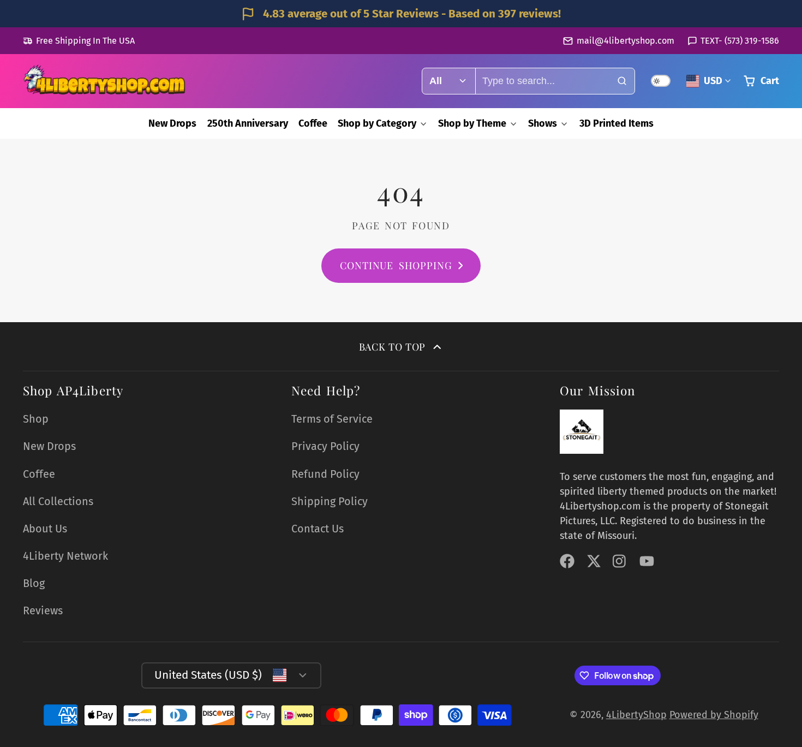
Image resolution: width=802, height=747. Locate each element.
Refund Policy (325, 474)
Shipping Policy (329, 501)
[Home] (105, 81)
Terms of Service (332, 418)
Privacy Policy (325, 446)
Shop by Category (377, 123)
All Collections (58, 501)
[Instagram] (620, 561)
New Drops (172, 123)
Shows (542, 123)
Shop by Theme (472, 123)
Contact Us (317, 528)
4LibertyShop (636, 715)
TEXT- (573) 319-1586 (740, 40)
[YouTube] (646, 561)
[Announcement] (401, 13)
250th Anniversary (247, 123)
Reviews (43, 610)
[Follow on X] (593, 561)
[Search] (622, 81)
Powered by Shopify (713, 715)
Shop (36, 418)
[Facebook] (567, 561)
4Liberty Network (65, 555)
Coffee (312, 123)
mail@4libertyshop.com (625, 40)
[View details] (581, 431)
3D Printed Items (616, 123)
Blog (34, 583)
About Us (45, 528)
